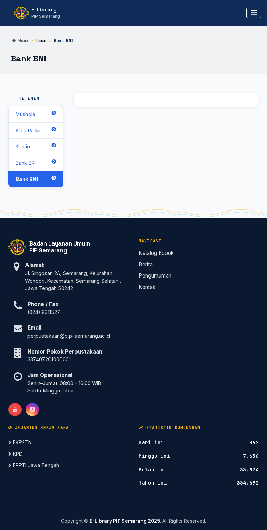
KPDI (17, 454)
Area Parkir (28, 130)
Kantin (23, 146)
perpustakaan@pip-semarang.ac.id (68, 336)
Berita (146, 264)
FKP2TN (21, 442)
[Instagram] (32, 409)
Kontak (147, 287)
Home (23, 40)
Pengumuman (155, 275)
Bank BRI (26, 163)
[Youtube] (15, 409)
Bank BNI (27, 179)
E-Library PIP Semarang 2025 (125, 521)
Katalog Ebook (156, 253)
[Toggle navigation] (253, 13)
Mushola (25, 114)
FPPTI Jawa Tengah (35, 465)
